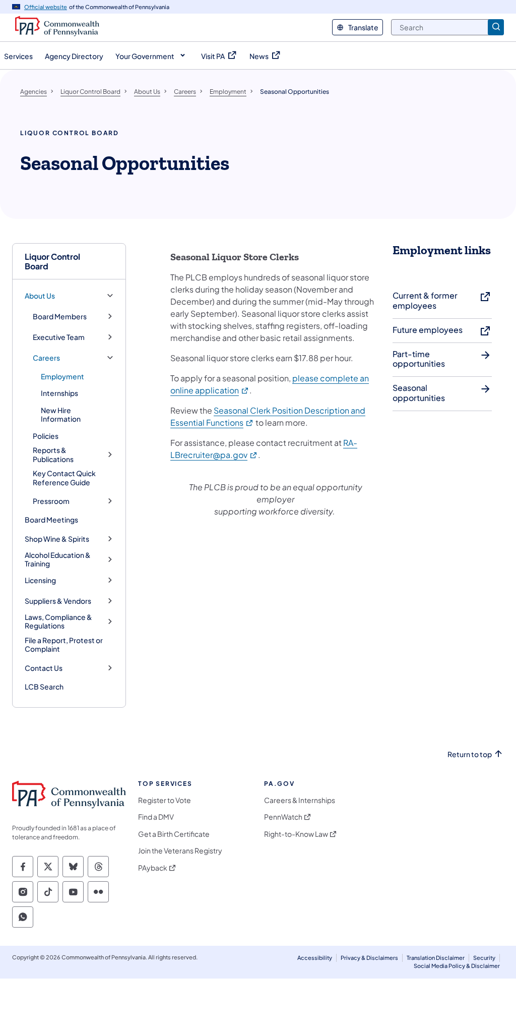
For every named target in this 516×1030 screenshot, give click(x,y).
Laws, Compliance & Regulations (58, 622)
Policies (45, 435)
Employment (62, 376)
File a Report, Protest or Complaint (64, 645)
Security (484, 957)
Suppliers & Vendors (58, 601)
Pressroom (51, 501)
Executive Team (59, 337)
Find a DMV (156, 817)
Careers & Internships (299, 800)
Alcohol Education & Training (58, 559)
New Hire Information (61, 415)
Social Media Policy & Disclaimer (457, 965)
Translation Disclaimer (436, 957)
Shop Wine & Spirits (57, 539)
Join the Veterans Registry (180, 850)
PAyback (152, 868)
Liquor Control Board (52, 261)
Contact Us (43, 668)
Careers (46, 358)
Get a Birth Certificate (174, 834)
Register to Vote (164, 800)
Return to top (469, 754)
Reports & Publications (53, 455)
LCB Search (44, 686)
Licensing (40, 580)
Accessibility (314, 957)
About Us (40, 296)
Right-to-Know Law (296, 834)
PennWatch (283, 817)
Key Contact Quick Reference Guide (64, 478)
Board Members (60, 316)
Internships (59, 392)
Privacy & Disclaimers (369, 957)
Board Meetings (51, 519)
